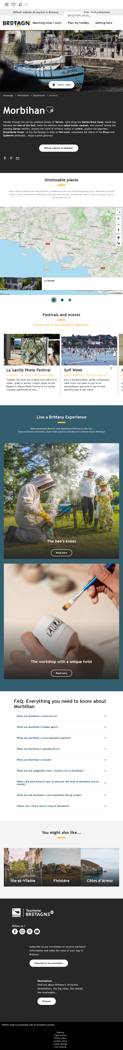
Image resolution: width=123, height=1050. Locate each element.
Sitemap (60, 1032)
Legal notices (60, 1035)
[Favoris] (14, 4)
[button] (20, 4)
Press (86, 12)
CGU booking (60, 1047)
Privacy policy (60, 1038)
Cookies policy (60, 1041)
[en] (26, 4)
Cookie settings (60, 1044)
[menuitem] (18, 22)
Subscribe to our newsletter (48, 963)
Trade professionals (100, 12)
